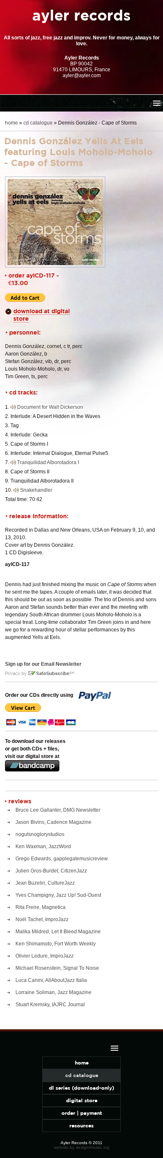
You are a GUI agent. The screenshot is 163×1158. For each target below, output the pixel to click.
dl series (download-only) (81, 1088)
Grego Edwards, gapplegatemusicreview (61, 859)
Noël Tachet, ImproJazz (42, 919)
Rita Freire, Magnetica (40, 907)
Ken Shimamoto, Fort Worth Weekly (55, 944)
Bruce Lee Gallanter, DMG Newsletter (57, 810)
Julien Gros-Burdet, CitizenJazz (51, 871)
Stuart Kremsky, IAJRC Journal (50, 1004)
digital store (81, 1100)
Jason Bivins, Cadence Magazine (53, 822)
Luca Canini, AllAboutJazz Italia (51, 980)
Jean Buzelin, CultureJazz (45, 883)
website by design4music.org (82, 1147)
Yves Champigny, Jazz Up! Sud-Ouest (58, 895)
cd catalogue (38, 123)
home (11, 123)
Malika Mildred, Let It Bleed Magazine (58, 932)
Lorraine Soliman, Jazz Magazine (53, 992)
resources (81, 1125)
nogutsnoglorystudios (39, 834)
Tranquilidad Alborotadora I (48, 462)
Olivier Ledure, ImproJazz (44, 956)
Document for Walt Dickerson (50, 407)
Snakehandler (36, 490)
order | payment (81, 1113)
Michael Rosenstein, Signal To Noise (57, 968)
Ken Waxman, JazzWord (43, 846)
